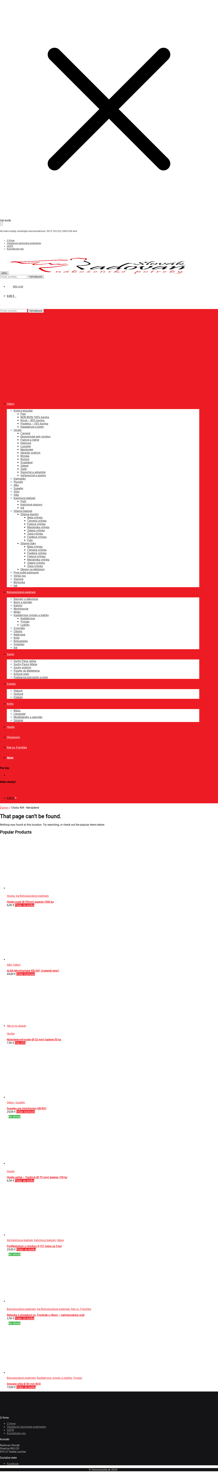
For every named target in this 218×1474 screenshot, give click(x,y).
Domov (4, 807)
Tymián (77, 1378)
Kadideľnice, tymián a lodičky (54, 1378)
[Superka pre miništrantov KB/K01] (32, 1097)
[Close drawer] (1, 224)
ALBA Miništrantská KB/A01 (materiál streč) (33, 970)
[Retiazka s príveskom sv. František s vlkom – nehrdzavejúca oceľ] (58, 1301)
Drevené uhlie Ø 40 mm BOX (24, 1384)
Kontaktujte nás (15, 248)
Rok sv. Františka (81, 1309)
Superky (20, 1102)
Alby (9, 964)
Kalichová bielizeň (45, 1240)
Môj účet (12, 775)
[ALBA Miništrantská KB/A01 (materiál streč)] (32, 959)
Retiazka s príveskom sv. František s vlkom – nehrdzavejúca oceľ (46, 1315)
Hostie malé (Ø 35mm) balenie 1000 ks (30, 902)
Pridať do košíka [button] (24, 905)
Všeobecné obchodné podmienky (24, 243)
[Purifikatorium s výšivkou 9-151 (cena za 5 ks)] (32, 1235)
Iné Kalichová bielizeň (20, 1240)
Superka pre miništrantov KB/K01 (27, 1108)
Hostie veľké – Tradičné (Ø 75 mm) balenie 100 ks (37, 1177)
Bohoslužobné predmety (21, 1309)
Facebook (13, 1463)
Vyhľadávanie (35, 276)
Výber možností (25, 974)
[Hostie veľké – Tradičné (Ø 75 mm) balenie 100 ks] (32, 1163)
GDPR (10, 246)
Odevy (17, 964)
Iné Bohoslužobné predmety (32, 896)
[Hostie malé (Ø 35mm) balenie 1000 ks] (32, 888)
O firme (10, 240)
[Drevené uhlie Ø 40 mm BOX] (32, 1372)
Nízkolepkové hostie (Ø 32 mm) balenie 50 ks (34, 1039)
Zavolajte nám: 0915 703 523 (17, 788)
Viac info (20, 1042)
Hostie (10, 896)
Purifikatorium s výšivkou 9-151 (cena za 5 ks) (34, 1246)
